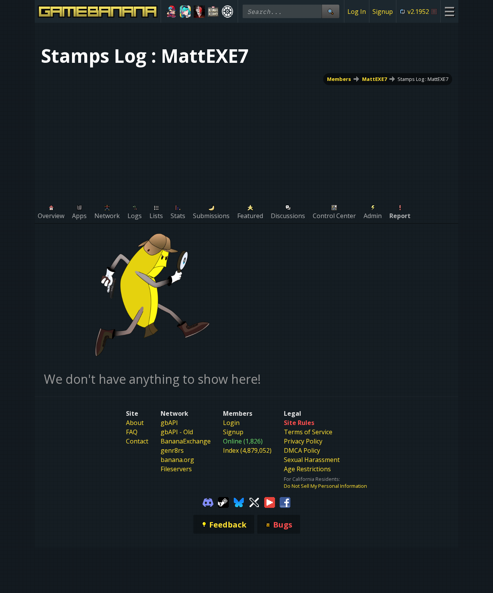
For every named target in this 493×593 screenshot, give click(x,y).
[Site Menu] (449, 11)
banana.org (177, 459)
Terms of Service (308, 432)
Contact (137, 441)
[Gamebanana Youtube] (269, 501)
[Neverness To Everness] (185, 11)
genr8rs (172, 450)
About (135, 422)
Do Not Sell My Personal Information (325, 485)
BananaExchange (186, 441)
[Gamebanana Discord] (208, 501)
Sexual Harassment (312, 459)
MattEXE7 (374, 79)
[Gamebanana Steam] (223, 501)
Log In (356, 11)
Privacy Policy (303, 441)
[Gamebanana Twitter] (254, 501)
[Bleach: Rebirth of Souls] (199, 11)
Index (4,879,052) (247, 450)
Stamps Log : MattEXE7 (422, 79)
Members (339, 79)
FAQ (132, 432)
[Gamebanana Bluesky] (239, 501)
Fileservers (176, 469)
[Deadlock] (227, 11)
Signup (382, 11)
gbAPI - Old (177, 432)
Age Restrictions (307, 469)
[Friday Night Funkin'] (171, 11)
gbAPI (169, 422)
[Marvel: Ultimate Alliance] (213, 11)
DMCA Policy (302, 450)
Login (231, 422)
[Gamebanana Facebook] (285, 501)
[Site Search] (330, 11)
